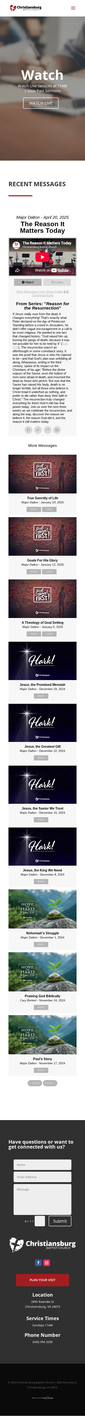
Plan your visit (42, 1280)
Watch (29, 282)
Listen (59, 282)
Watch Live (41, 103)
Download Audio (42, 295)
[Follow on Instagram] (46, 1262)
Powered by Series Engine (42, 1094)
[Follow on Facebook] (38, 1262)
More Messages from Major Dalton (39, 291)
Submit (60, 1221)
